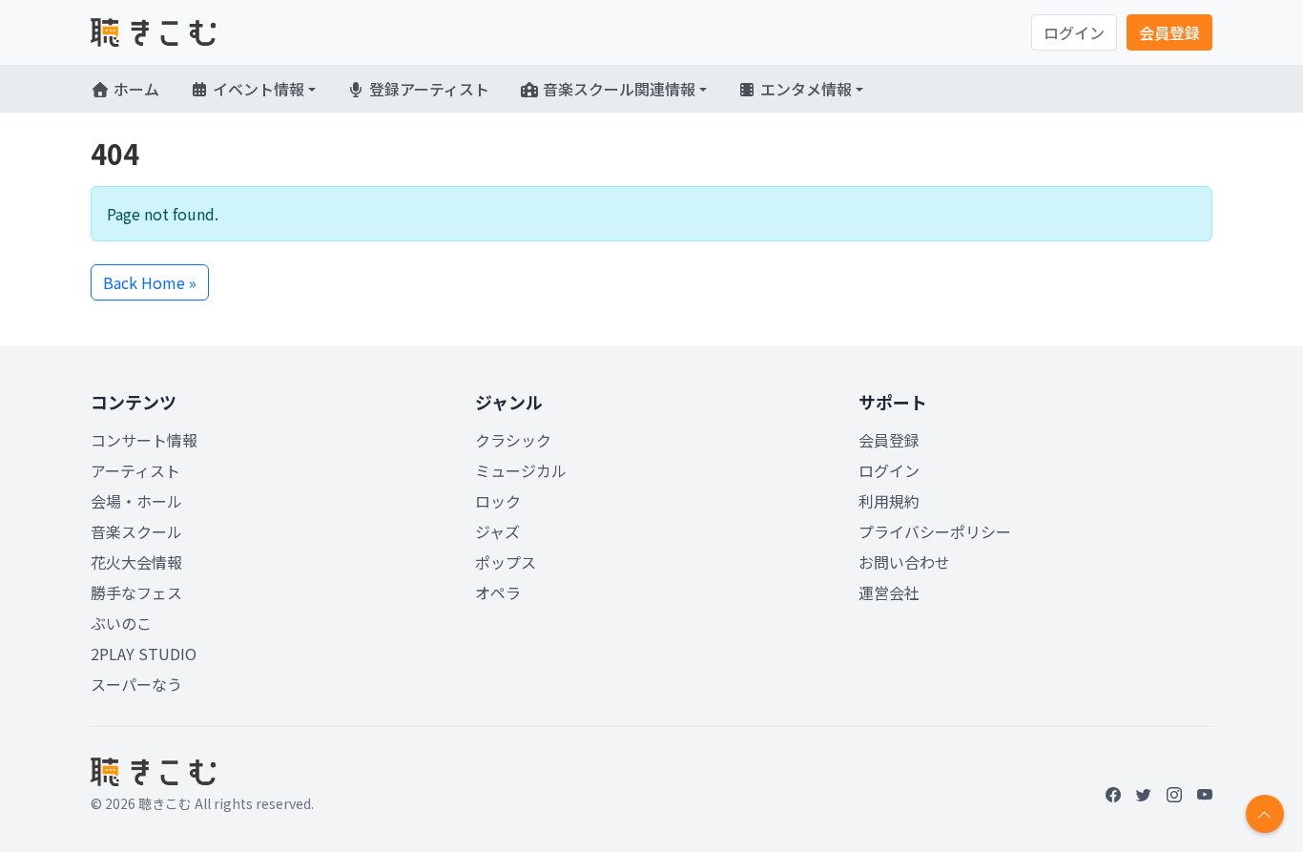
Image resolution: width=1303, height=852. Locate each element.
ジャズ (497, 531)
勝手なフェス (136, 592)
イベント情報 (256, 88)
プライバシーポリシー (934, 531)
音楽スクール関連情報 (617, 88)
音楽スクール (136, 531)
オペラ (498, 592)
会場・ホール (136, 500)
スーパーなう (136, 684)
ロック (498, 500)
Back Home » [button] (149, 282)
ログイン (1074, 32)
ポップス (505, 562)
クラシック (513, 439)
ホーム (134, 88)
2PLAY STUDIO (143, 653)
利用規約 (889, 500)
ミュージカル (521, 470)
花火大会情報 (136, 562)
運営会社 (889, 592)
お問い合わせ (904, 562)
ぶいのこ (121, 623)
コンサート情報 (144, 439)
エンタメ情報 (804, 88)
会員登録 (1169, 32)
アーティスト (135, 470)
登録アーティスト (427, 88)
